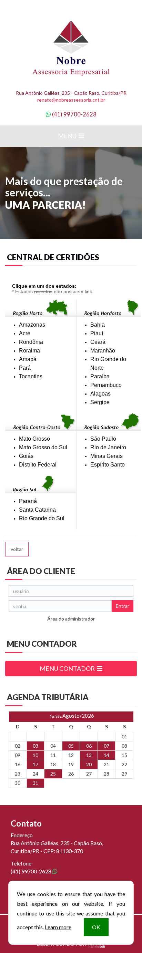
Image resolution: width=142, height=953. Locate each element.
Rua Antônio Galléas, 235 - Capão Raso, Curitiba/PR (71, 93)
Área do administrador (71, 619)
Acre (24, 333)
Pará (25, 368)
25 (53, 774)
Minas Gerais (106, 456)
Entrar (122, 606)
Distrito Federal (38, 465)
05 (71, 746)
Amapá (28, 359)
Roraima (29, 350)
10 (35, 755)
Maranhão (102, 350)
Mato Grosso (34, 439)
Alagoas (100, 394)
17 (35, 764)
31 (35, 783)
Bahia (97, 325)
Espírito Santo (107, 465)
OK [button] (96, 927)
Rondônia (31, 342)
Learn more (58, 927)
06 (89, 746)
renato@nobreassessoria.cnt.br (71, 100)
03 (35, 746)
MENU (68, 136)
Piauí (96, 333)
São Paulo (103, 439)
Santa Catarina (37, 510)
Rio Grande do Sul (41, 518)
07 (106, 746)
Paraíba (100, 376)
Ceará (97, 342)
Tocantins (30, 376)
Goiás (26, 456)
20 (89, 764)
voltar (17, 549)
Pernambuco (106, 385)
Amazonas (32, 325)
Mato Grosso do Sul (43, 447)
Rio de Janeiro (108, 447)
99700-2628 (74, 114)
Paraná (28, 501)
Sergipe (100, 402)
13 (89, 755)
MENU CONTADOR (68, 668)
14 (106, 755)
